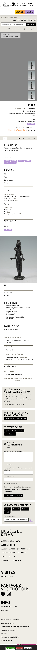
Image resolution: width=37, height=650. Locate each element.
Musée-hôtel (11, 561)
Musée (30, 12)
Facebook (16, 509)
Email (7, 512)
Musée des (19, 12)
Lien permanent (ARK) (9, 516)
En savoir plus (32, 6)
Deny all (19, 648)
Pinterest (25, 509)
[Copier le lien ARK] (31, 520)
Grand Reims (15, 620)
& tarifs (9, 607)
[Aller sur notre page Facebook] (3, 594)
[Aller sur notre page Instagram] (9, 594)
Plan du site (4, 634)
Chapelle (8, 557)
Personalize (27, 648)
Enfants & (7, 577)
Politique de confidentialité (8, 630)
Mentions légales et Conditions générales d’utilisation (15, 627)
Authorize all (10, 648)
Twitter (8, 509)
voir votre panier (30, 29)
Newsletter (4, 611)
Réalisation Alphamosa (7, 623)
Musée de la (15, 549)
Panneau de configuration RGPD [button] (10, 637)
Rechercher (31, 24)
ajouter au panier (15, 29)
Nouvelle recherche (24, 20)
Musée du (13, 553)
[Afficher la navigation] (4, 4)
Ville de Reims (5, 620)
